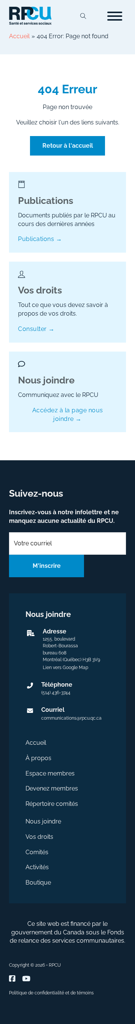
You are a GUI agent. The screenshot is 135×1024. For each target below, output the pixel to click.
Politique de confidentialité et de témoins (51, 993)
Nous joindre (43, 821)
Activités (37, 867)
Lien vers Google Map (65, 667)
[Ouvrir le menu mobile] (115, 16)
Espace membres (50, 773)
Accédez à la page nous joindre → (67, 414)
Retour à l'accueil (67, 145)
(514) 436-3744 (55, 692)
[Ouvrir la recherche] (83, 16)
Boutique (38, 882)
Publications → (40, 239)
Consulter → (36, 328)
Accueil (36, 742)
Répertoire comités (52, 803)
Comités (37, 852)
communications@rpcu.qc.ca (71, 718)
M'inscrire (47, 565)
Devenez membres (52, 788)
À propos (38, 758)
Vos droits (39, 836)
